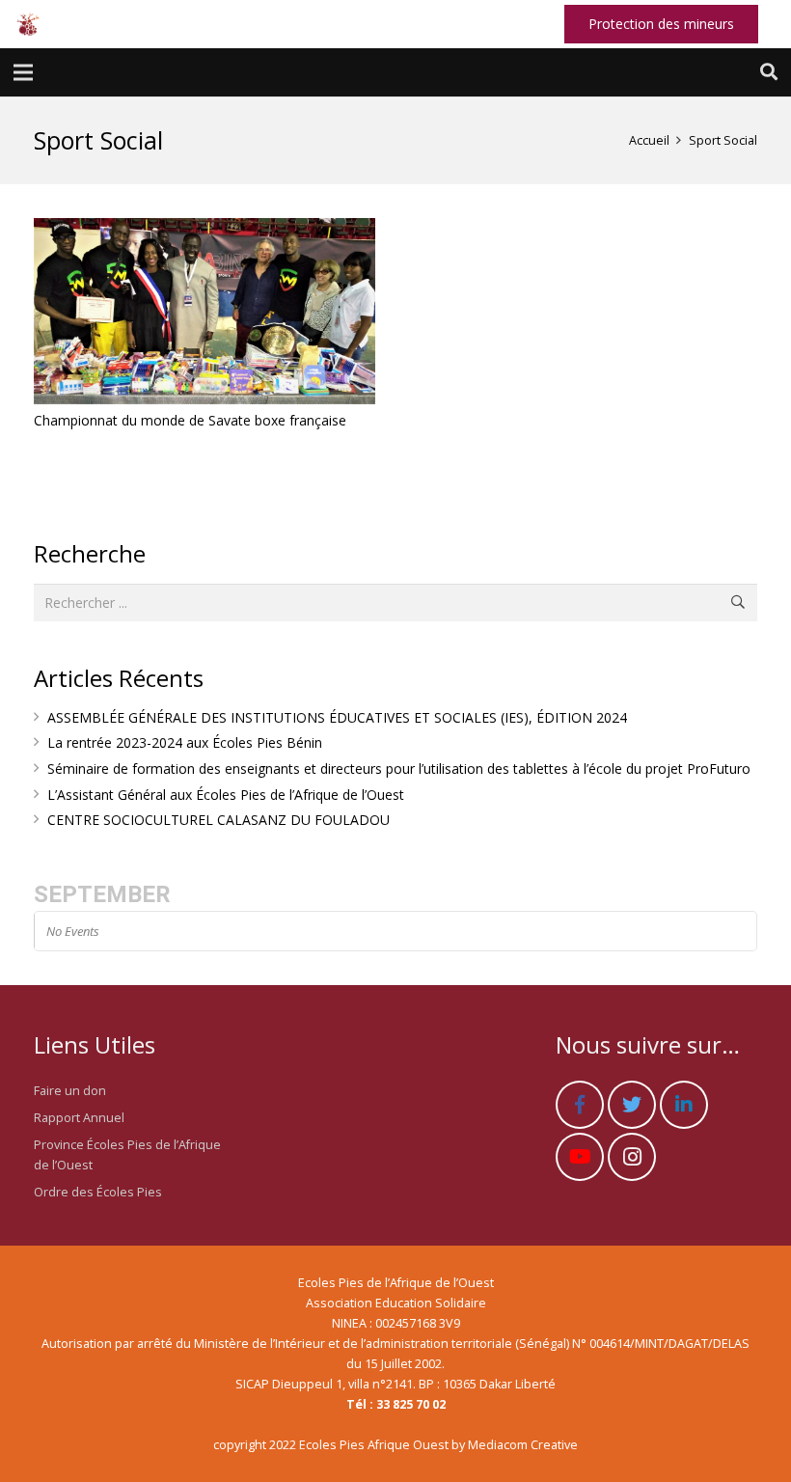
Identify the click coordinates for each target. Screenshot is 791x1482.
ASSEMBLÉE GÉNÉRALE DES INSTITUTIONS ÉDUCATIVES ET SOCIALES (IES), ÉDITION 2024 (337, 717)
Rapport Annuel (79, 1118)
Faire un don (70, 1091)
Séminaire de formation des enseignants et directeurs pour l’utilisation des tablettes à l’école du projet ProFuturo (398, 768)
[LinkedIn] (684, 1105)
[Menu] (23, 72)
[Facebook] (580, 1105)
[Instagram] (632, 1157)
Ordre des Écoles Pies (98, 1192)
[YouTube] (580, 1157)
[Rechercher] (769, 72)
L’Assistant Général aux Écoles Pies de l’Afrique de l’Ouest (225, 794)
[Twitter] (632, 1105)
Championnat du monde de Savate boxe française (190, 420)
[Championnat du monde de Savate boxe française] (204, 311)
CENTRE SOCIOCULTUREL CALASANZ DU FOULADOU (218, 819)
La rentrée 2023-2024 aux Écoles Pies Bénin (184, 742)
